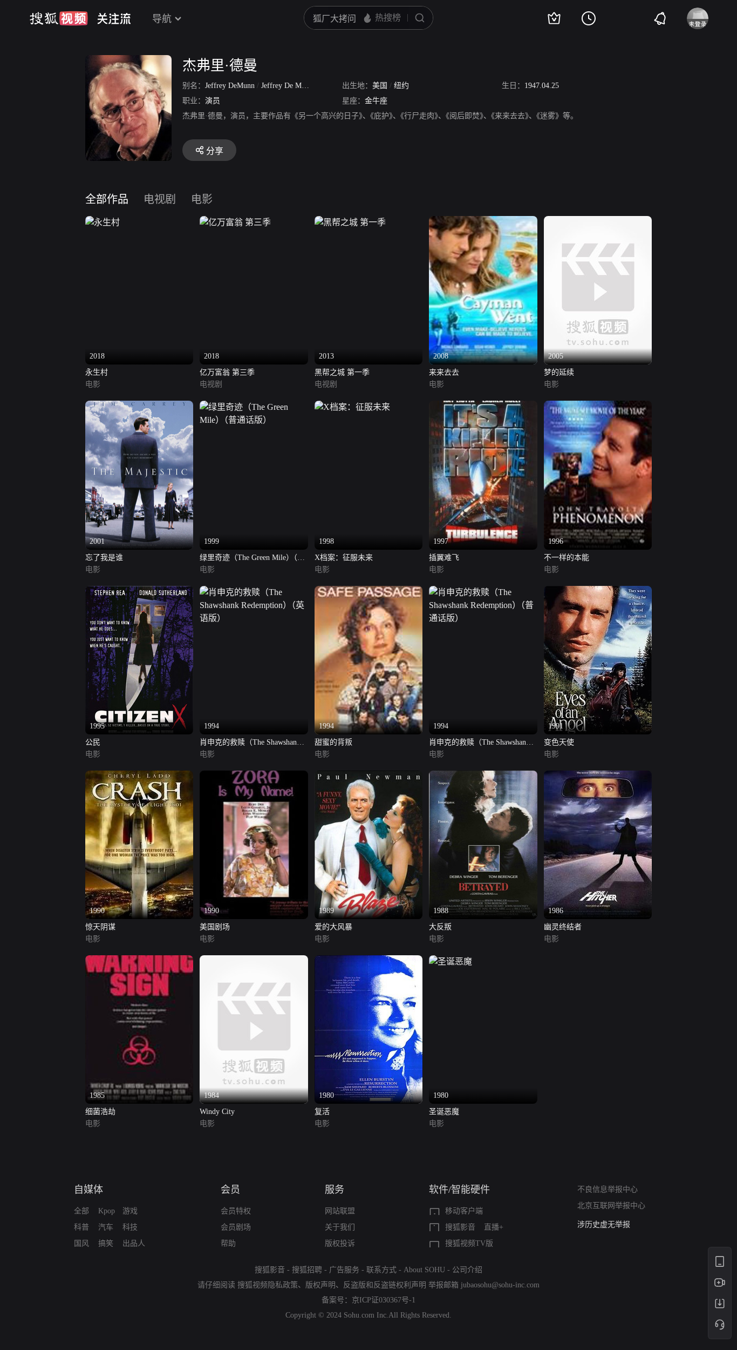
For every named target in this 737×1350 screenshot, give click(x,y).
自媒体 (88, 1189)
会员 (230, 1189)
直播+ (493, 1227)
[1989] (368, 776)
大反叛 (440, 927)
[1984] (254, 961)
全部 (81, 1211)
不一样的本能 (566, 558)
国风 (81, 1243)
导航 (162, 19)
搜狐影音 (460, 1227)
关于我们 (340, 1227)
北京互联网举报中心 (611, 1206)
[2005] (598, 222)
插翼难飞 (444, 558)
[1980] (368, 961)
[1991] (598, 592)
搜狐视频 (59, 18)
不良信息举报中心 (607, 1189)
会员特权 (236, 1211)
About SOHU (424, 1270)
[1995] (139, 592)
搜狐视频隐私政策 (267, 1285)
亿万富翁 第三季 (227, 372)
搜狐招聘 (307, 1270)
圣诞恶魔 (444, 1112)
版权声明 (320, 1285)
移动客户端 (464, 1211)
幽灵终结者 (563, 927)
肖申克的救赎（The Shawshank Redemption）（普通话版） (479, 743)
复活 (322, 1112)
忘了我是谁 (104, 558)
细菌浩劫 (100, 1112)
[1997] (483, 406)
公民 (92, 742)
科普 (81, 1227)
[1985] (139, 961)
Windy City (217, 1112)
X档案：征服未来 (344, 558)
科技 (130, 1227)
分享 (214, 151)
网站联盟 (340, 1211)
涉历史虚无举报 (603, 1224)
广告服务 (344, 1270)
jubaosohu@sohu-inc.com (500, 1285)
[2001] (139, 406)
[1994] (254, 592)
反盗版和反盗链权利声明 (384, 1285)
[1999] (254, 406)
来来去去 (444, 372)
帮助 (228, 1243)
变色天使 (559, 742)
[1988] (483, 776)
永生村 (96, 372)
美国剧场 (215, 927)
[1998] (352, 406)
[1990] (139, 776)
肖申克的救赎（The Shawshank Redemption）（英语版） (250, 743)
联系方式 (381, 1270)
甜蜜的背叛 (333, 742)
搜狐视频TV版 (469, 1243)
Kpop (106, 1211)
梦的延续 (559, 372)
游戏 (130, 1211)
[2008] (483, 222)
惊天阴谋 (100, 927)
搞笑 (105, 1243)
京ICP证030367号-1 (383, 1300)
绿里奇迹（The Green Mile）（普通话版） (252, 559)
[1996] (598, 406)
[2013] (350, 222)
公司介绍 (467, 1270)
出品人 (133, 1243)
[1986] (598, 776)
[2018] (102, 222)
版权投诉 (340, 1243)
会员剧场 (236, 1227)
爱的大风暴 (333, 927)
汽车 (105, 1227)
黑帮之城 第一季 (342, 372)
